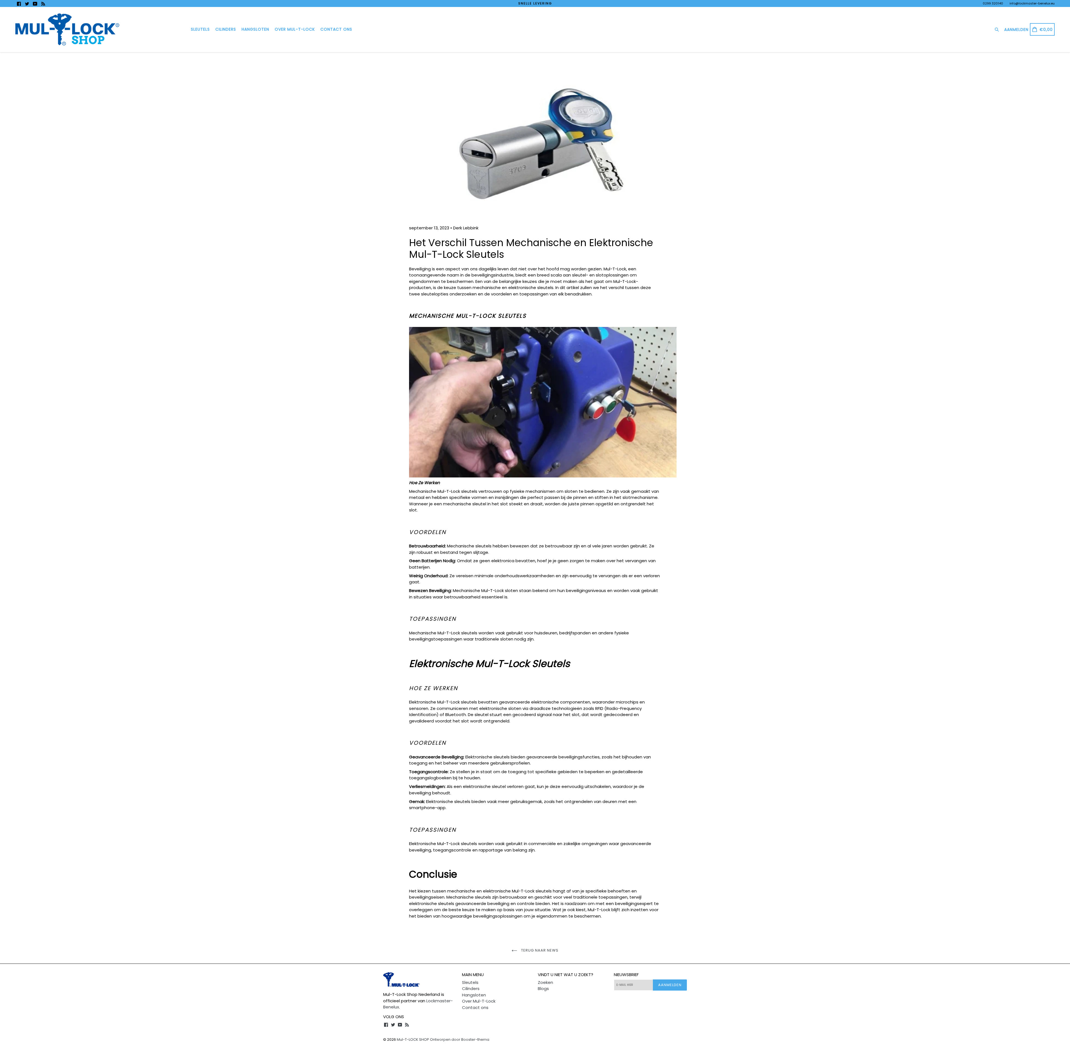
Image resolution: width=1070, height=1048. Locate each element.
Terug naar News (539, 950)
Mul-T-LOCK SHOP (413, 1039)
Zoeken (545, 982)
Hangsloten (255, 29)
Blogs (543, 988)
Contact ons (336, 29)
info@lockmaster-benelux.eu (1032, 3)
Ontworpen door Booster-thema (459, 1039)
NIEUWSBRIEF (626, 974)
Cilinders (225, 29)
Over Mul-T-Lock (295, 29)
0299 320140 (993, 3)
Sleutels (200, 29)
